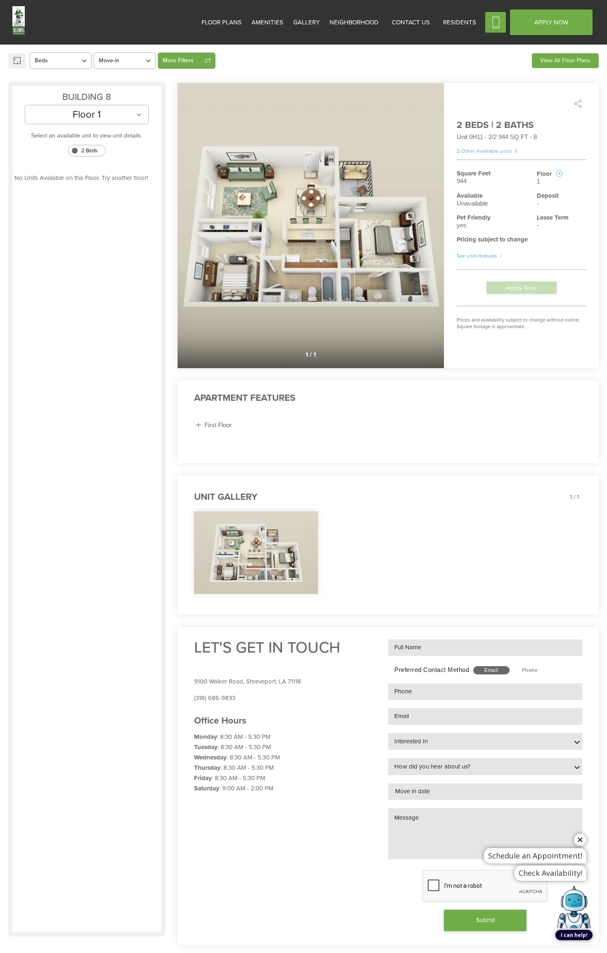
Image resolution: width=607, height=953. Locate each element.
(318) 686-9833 (214, 698)
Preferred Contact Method (431, 669)
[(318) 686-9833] (495, 22)
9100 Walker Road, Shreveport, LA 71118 (247, 681)
